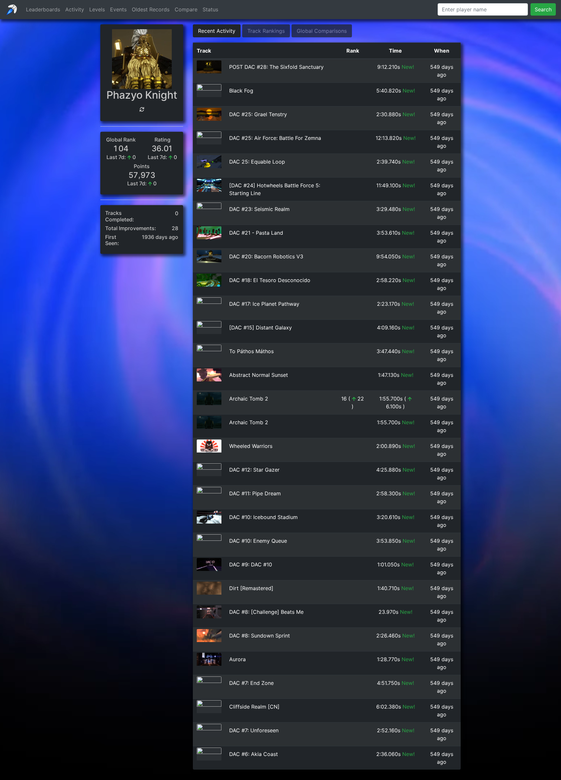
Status (210, 9)
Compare (186, 9)
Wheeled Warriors (250, 446)
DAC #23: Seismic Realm (259, 209)
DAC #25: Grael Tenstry (258, 114)
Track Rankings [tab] (266, 31)
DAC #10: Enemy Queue (258, 541)
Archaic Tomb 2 (248, 398)
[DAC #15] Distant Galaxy (260, 327)
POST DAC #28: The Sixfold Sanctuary (276, 67)
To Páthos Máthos (251, 351)
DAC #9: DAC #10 (250, 564)
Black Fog (241, 90)
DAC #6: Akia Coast (253, 754)
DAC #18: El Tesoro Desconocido (269, 280)
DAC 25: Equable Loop (257, 161)
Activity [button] (74, 9)
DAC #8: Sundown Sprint (259, 635)
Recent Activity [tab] (216, 31)
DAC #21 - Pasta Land (256, 232)
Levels (97, 9)
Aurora (237, 659)
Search (543, 9)
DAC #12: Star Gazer (254, 469)
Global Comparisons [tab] (322, 31)
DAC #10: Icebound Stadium (263, 517)
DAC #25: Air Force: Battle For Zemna (275, 138)
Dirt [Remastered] (251, 588)
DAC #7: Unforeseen (254, 730)
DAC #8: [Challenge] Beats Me (266, 612)
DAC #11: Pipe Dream (255, 493)
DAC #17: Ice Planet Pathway (264, 304)
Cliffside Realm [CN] (254, 706)
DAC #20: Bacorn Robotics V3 (266, 256)
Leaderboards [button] (43, 9)
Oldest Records (150, 9)
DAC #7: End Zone (251, 683)
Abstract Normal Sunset (258, 375)
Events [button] (118, 9)
